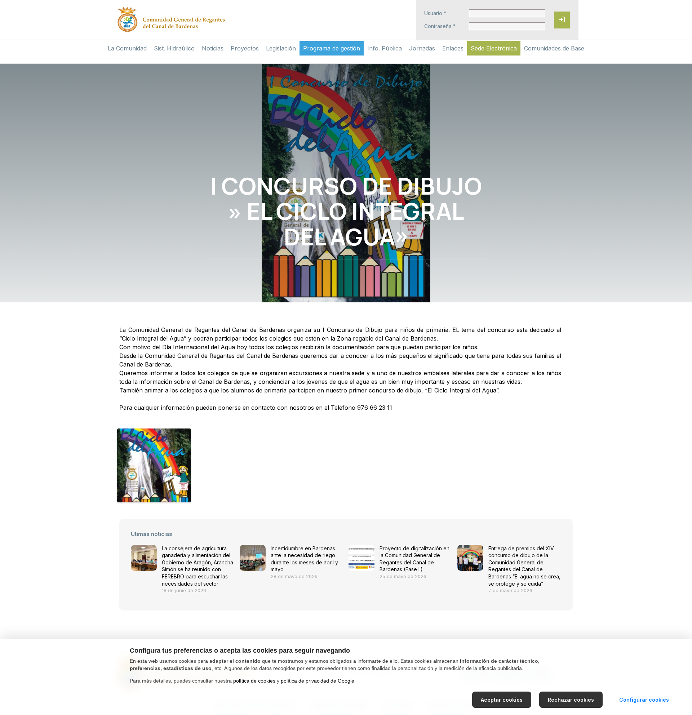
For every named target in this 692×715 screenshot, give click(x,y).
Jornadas (422, 48)
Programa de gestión (331, 48)
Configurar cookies (644, 700)
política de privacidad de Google (317, 681)
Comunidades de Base (554, 48)
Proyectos (245, 48)
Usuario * (435, 13)
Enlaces (452, 48)
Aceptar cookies (502, 700)
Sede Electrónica (494, 48)
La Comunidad (127, 48)
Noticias (212, 48)
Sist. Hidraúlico (174, 48)
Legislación (281, 48)
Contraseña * (440, 26)
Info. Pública (384, 48)
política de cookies (254, 681)
